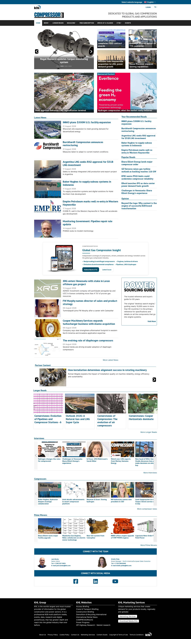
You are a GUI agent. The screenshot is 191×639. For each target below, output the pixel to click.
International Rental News (86, 617)
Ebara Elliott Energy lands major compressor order (136, 163)
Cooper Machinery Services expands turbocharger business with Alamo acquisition (89, 322)
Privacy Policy (53, 635)
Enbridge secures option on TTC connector (143, 44)
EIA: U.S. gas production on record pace (64, 62)
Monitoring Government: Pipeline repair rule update (87, 222)
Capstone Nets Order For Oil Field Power (146, 537)
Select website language (132, 2)
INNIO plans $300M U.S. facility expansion (87, 122)
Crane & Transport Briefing (87, 609)
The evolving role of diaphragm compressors (88, 340)
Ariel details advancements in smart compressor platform (73, 501)
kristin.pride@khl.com (123, 565)
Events (128, 23)
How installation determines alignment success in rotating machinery (107, 370)
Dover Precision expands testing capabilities (141, 65)
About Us (42, 635)
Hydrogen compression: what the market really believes (125, 110)
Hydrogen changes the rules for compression (49, 460)
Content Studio (102, 635)
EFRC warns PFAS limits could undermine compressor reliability (137, 177)
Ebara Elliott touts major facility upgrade (48, 537)
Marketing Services (128, 616)
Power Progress (82, 622)
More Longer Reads (148, 432)
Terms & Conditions (136, 635)
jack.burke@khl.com (63, 565)
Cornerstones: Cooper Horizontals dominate (141, 417)
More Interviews (150, 473)
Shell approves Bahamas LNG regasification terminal (60, 110)
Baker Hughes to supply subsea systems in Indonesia (87, 183)
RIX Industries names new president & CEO (121, 500)
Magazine (71, 23)
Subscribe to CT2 (90, 270)
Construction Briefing (85, 612)
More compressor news (147, 509)
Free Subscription (87, 23)
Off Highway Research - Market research (93, 625)
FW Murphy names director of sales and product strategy (90, 302)
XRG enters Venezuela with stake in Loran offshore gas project (86, 282)
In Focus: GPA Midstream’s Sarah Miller (97, 460)
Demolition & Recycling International (91, 614)
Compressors (40, 479)
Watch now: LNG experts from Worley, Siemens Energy (121, 461)
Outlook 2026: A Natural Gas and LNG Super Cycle (78, 419)
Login (148, 7)
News (46, 23)
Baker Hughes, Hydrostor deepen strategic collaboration (48, 501)
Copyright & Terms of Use (118, 635)
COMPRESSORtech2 (84, 620)
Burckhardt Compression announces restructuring (83, 143)
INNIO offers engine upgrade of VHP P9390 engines (122, 537)
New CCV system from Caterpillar (95, 537)
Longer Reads (58, 23)
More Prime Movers (148, 545)
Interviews (39, 438)
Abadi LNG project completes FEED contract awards (110, 43)
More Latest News (110, 360)
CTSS (118, 23)
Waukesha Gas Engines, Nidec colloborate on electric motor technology (73, 538)
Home (38, 23)
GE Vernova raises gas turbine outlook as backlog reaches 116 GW (138, 170)
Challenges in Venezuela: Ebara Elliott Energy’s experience (136, 192)
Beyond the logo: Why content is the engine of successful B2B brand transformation (139, 206)
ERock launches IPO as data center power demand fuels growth (138, 184)
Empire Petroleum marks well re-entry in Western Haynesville (90, 203)
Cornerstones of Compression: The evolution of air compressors (107, 420)
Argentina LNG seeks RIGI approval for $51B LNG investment (88, 163)
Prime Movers (40, 515)
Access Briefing (82, 606)
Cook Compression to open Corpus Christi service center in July (146, 501)
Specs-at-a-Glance (105, 23)
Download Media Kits (129, 621)
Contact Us (75, 635)
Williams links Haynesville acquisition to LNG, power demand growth (110, 64)
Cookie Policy (64, 635)
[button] (91, 51)
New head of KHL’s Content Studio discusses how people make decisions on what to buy (146, 462)
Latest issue (106, 270)
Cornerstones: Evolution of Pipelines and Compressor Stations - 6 (47, 419)
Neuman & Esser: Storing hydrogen (97, 500)
